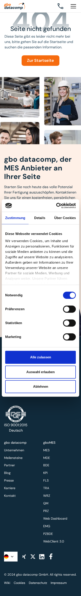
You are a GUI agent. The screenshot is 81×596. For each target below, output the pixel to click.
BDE (46, 465)
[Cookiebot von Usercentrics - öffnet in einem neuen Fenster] (57, 206)
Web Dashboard (55, 518)
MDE (46, 458)
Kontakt (10, 496)
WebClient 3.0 (53, 541)
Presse (9, 480)
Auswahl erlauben (40, 372)
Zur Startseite (40, 60)
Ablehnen (40, 386)
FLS (46, 480)
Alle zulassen (40, 357)
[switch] (69, 309)
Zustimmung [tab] (15, 218)
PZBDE (48, 534)
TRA (46, 488)
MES (46, 450)
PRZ (46, 511)
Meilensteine (13, 458)
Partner (9, 465)
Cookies (19, 583)
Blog (7, 473)
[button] (72, 6)
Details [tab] (39, 218)
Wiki (7, 583)
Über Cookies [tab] (65, 218)
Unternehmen (14, 450)
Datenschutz (38, 583)
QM (45, 503)
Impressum (59, 583)
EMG (46, 526)
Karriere (9, 488)
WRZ (46, 496)
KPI (45, 473)
